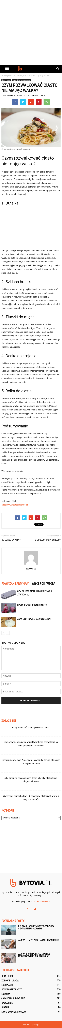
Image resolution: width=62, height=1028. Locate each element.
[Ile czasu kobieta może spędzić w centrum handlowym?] (8, 930)
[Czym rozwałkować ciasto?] (8, 608)
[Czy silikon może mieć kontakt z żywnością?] (8, 595)
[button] (58, 69)
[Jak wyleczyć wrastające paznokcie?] (8, 944)
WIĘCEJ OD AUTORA (43, 583)
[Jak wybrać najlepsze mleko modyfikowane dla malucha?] (8, 958)
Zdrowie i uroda (10, 980)
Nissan (5, 1007)
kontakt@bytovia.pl (41, 901)
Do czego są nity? (10, 539)
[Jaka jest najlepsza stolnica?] (8, 622)
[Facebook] (27, 909)
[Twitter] (35, 909)
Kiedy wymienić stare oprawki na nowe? (31, 727)
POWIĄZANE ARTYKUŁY (15, 583)
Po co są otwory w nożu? (47, 539)
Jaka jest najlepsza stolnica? (34, 619)
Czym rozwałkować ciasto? (32, 605)
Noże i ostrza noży (11, 989)
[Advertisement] (31, 32)
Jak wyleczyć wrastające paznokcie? (38, 940)
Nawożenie (7, 1003)
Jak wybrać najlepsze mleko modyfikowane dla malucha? (34, 955)
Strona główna (7, 75)
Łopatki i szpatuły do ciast (21, 80)
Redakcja (11, 95)
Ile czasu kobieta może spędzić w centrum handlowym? (36, 927)
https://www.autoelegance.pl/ (14, 504)
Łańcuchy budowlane (13, 998)
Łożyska (5, 994)
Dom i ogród (6, 80)
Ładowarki (7, 985)
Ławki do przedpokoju (13, 1011)
